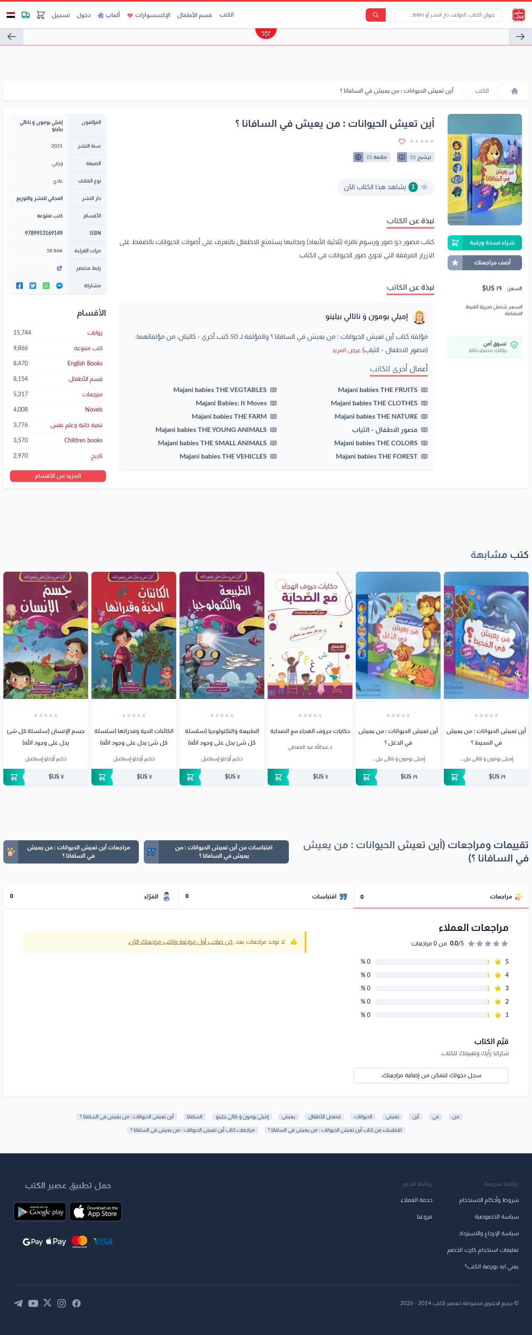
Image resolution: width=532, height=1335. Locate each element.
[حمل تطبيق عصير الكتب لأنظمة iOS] (95, 1211)
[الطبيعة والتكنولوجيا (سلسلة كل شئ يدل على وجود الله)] (222, 635)
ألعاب (113, 15)
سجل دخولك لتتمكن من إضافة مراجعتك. (431, 1075)
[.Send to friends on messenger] (59, 285)
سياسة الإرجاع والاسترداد (489, 1233)
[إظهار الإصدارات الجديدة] (266, 34)
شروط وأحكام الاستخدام (489, 1200)
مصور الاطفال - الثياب (385, 430)
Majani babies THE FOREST (377, 456)
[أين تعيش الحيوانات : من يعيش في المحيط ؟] (486, 635)
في (435, 1116)
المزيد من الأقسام (58, 476)
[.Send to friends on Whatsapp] (46, 285)
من (455, 1116)
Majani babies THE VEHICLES (223, 456)
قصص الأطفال (324, 1116)
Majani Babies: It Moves (231, 403)
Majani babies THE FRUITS (378, 390)
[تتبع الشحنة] (26, 15)
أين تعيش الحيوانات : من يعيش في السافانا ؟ (127, 1116)
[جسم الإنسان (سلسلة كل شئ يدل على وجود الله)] (45, 635)
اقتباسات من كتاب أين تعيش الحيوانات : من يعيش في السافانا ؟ (335, 1130)
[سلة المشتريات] (41, 15)
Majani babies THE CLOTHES (374, 403)
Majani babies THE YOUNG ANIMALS (211, 430)
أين (415, 1116)
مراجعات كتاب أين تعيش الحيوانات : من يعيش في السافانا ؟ (193, 1130)
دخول (83, 15)
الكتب (226, 15)
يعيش (288, 1116)
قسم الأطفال (194, 15)
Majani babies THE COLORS (376, 443)
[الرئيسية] (514, 91)
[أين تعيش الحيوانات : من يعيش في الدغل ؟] (398, 635)
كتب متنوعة (50, 215)
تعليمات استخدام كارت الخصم (483, 1250)
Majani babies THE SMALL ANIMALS (212, 443)
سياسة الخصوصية (497, 1217)
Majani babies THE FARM (229, 416)
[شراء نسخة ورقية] (486, 777)
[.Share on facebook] (19, 285)
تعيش (392, 1116)
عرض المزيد (346, 350)
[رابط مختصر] (39, 268)
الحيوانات (363, 1116)
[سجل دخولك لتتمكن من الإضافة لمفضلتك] (402, 141)
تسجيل (61, 15)
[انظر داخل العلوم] (11, 36)
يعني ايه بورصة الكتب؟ (492, 1267)
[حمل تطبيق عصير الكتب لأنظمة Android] (39, 1211)
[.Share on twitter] (33, 285)
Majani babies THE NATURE (376, 416)
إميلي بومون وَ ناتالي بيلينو (366, 317)
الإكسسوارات (152, 15)
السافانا (194, 1116)
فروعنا (424, 1217)
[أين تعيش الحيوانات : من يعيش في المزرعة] (520, 36)
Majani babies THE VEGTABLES (220, 390)
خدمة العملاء (416, 1200)
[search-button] (376, 15)
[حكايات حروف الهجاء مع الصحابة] (310, 635)
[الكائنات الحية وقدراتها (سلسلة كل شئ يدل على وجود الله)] (133, 635)
